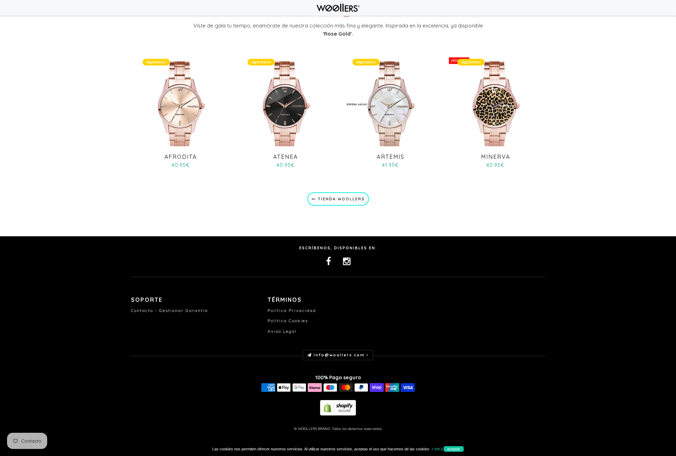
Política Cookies (288, 320)
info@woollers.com (339, 354)
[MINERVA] (495, 103)
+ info (435, 449)
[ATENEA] (285, 103)
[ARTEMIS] (390, 103)
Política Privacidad (292, 310)
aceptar (453, 449)
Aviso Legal (282, 331)
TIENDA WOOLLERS (340, 198)
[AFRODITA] (180, 103)
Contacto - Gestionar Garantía (169, 310)
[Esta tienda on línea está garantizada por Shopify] (338, 407)
